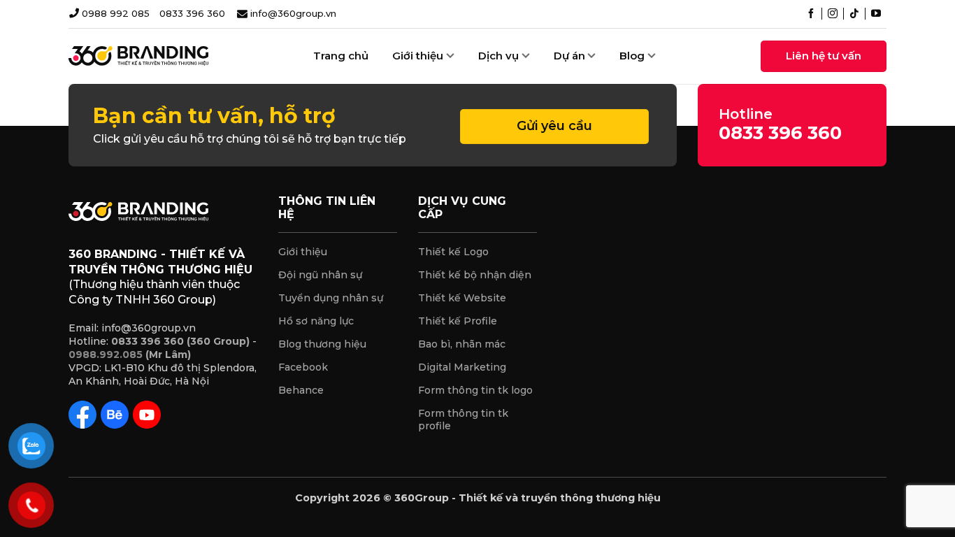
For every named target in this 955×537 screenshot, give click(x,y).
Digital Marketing (462, 367)
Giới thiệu (302, 251)
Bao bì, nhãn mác (461, 344)
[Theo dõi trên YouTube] (876, 15)
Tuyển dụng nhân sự (330, 298)
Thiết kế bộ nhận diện (474, 274)
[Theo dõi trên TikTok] (855, 15)
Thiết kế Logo (453, 251)
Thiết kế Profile (457, 321)
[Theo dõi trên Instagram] (833, 15)
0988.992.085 (106, 354)
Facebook (303, 367)
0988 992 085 (116, 13)
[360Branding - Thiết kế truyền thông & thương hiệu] (138, 55)
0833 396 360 (192, 13)
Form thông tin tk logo (475, 390)
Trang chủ (340, 55)
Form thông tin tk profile (463, 420)
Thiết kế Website (462, 298)
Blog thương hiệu (322, 344)
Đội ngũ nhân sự (320, 274)
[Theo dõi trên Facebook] (811, 15)
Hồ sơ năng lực (316, 321)
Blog (632, 55)
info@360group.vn (293, 13)
